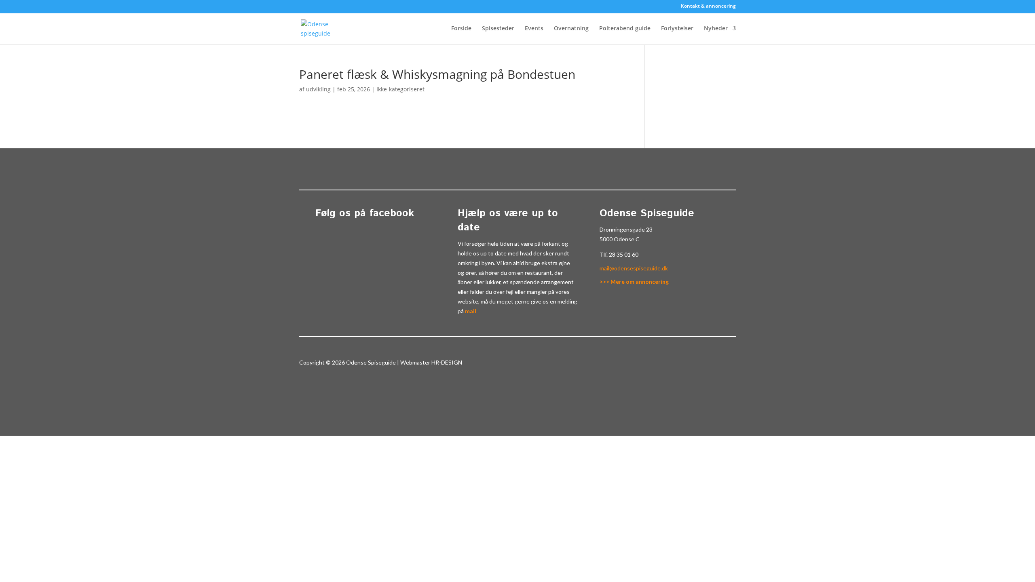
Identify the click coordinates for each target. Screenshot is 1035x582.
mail (470, 311)
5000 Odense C (620, 239)
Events (534, 28)
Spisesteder (498, 28)
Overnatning (571, 28)
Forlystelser (677, 28)
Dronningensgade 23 (626, 229)
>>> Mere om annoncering (634, 281)
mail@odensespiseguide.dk (634, 268)
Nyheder (716, 28)
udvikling (318, 89)
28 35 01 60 (623, 254)
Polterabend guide (625, 28)
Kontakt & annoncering (708, 6)
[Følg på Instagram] (732, 364)
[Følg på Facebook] (716, 364)
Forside (461, 28)
